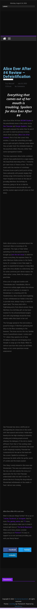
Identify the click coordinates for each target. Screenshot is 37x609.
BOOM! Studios (26, 120)
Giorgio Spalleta (21, 126)
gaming (12, 521)
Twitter (5, 518)
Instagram (21, 518)
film (8, 521)
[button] (10, 550)
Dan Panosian (7, 126)
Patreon (18, 533)
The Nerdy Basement (24, 527)
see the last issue (18, 255)
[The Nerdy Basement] (4, 38)
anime (18, 521)
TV (25, 521)
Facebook (12, 518)
